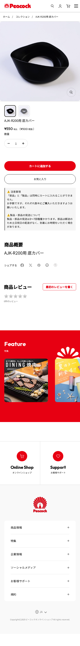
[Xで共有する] (31, 265)
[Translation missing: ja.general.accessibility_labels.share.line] (48, 265)
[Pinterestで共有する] (39, 265)
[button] (9, 143)
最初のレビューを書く (59, 287)
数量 (6, 134)
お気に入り (40, 179)
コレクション (23, 16)
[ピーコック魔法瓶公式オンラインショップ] (17, 6)
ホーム (6, 16)
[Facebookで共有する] (23, 265)
